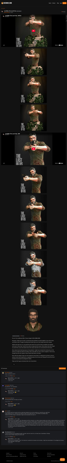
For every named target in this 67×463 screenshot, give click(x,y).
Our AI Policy (36, 456)
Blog (58, 3)
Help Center (49, 453)
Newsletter (49, 456)
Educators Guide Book (51, 454)
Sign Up (64, 3)
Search (50, 3)
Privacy (35, 453)
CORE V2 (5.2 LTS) (23, 456)
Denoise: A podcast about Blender (12, 456)
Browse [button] (53, 3)
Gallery (3, 8)
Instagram (7, 453)
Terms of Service (9, 454)
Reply (14, 388)
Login (61, 3)
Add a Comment (62, 368)
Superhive (35, 454)
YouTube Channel (23, 454)
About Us (21, 453)
